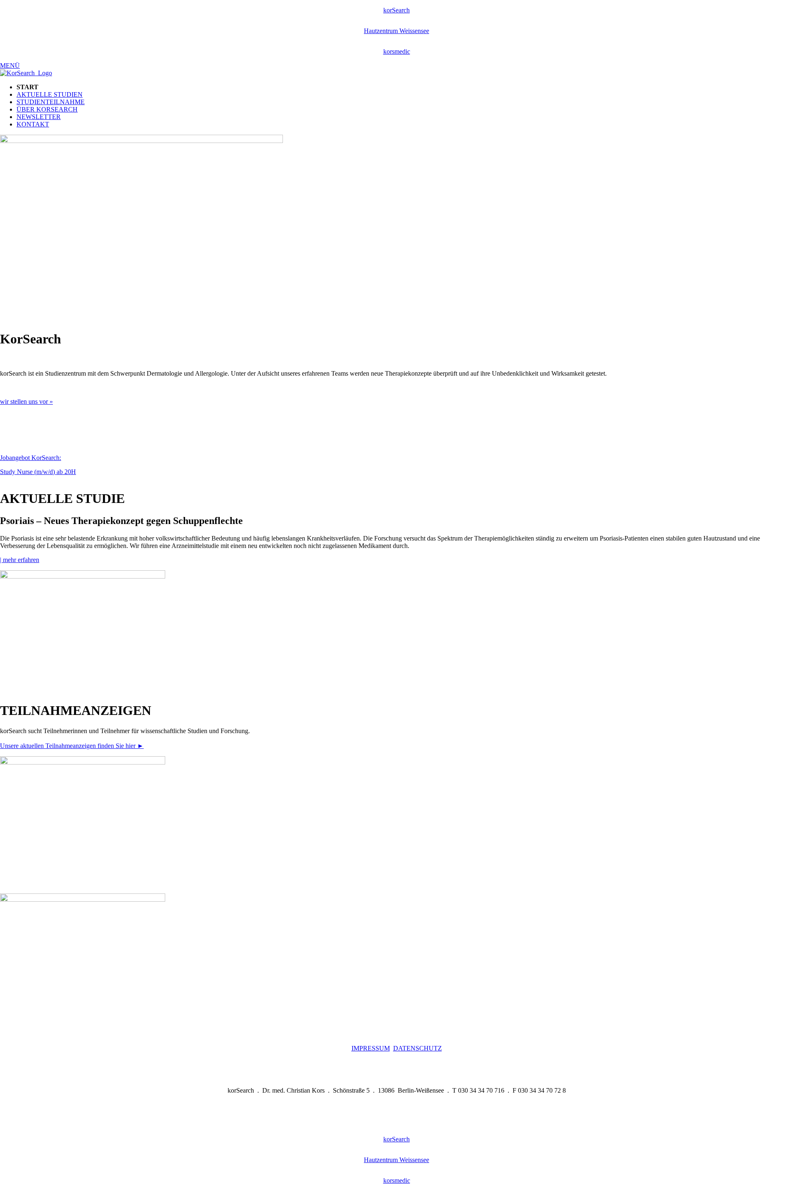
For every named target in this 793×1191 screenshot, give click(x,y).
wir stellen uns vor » (26, 401)
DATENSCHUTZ (417, 1048)
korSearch (396, 10)
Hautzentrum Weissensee (396, 30)
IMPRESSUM (370, 1048)
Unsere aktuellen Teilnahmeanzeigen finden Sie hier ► (72, 745)
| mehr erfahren (19, 559)
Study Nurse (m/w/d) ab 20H (38, 471)
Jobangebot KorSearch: (30, 457)
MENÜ (10, 65)
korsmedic (396, 51)
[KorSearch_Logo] (26, 72)
